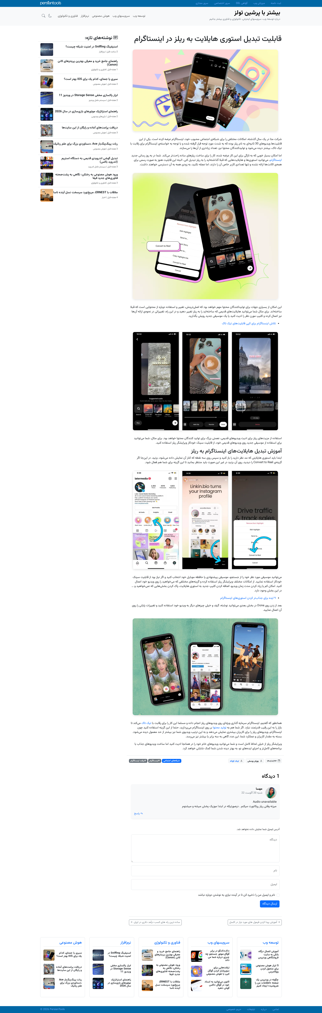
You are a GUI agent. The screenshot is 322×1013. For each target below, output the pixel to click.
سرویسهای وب (218, 943)
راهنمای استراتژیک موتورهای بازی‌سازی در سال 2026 (86, 111)
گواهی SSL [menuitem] (241, 3)
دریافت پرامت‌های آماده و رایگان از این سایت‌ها (90, 127)
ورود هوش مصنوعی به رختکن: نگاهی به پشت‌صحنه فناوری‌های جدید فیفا (86, 176)
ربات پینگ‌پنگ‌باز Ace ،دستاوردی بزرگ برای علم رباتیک (85, 144)
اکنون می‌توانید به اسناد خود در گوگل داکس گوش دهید (217, 985)
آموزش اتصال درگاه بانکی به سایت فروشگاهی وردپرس (268, 955)
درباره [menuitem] (264, 1009)
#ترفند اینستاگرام (138, 760)
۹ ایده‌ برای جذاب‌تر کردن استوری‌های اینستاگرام (248, 598)
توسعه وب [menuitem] (139, 16)
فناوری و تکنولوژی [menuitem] (68, 16)
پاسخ (137, 814)
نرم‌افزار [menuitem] (85, 16)
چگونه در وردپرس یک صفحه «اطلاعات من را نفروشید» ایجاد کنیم (267, 983)
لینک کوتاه (234, 761)
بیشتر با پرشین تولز (257, 12)
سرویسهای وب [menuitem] (121, 16)
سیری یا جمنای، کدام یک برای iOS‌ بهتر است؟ (91, 79)
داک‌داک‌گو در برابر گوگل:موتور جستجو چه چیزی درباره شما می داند (217, 955)
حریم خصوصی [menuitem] (233, 1009)
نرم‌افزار (125, 943)
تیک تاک (146, 723)
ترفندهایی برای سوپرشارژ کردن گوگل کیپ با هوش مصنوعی (217, 971)
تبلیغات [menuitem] (251, 1009)
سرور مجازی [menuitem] (202, 3)
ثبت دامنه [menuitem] (276, 3)
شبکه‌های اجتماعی (171, 760)
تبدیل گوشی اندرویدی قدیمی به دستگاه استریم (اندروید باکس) (89, 160)
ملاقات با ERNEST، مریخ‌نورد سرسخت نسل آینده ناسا (85, 192)
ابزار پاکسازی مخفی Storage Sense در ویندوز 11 (88, 95)
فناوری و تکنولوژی (167, 943)
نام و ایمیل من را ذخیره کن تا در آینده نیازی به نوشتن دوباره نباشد (236, 895)
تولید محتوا (219, 727)
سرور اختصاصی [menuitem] (222, 3)
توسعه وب (271, 943)
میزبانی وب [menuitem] (259, 3)
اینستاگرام (276, 160)
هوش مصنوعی (70, 943)
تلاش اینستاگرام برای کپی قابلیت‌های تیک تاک (249, 323)
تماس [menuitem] (276, 1009)
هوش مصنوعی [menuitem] (101, 16)
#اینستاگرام (154, 760)
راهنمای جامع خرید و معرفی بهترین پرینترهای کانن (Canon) (88, 63)
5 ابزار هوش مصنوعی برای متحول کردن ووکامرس (267, 969)
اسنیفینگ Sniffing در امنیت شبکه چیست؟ (92, 46)
